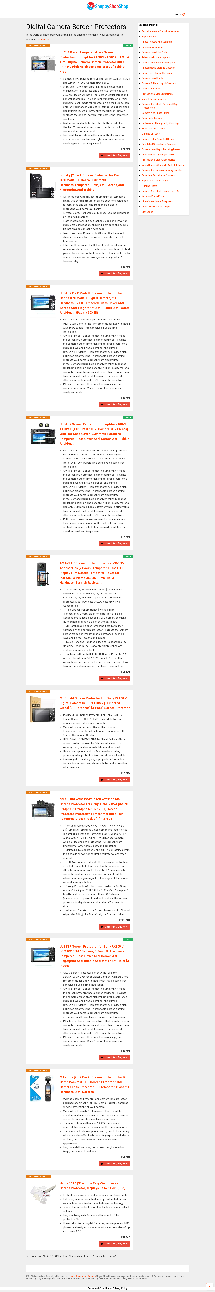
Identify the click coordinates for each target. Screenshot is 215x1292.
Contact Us (81, 1276)
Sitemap (92, 1276)
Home (72, 1276)
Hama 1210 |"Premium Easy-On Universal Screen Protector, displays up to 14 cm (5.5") (93, 1186)
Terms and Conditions (99, 1288)
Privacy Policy (120, 1288)
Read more (43, 39)
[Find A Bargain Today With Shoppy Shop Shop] (107, 8)
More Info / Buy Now (116, 155)
